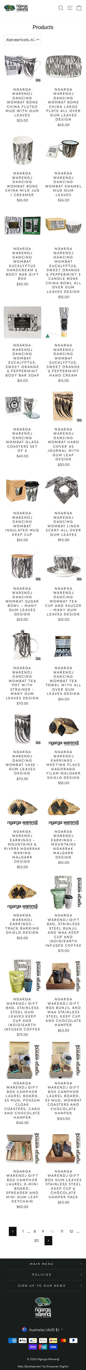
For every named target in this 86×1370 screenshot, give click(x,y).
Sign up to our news (42, 1285)
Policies (42, 1274)
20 (36, 1240)
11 (62, 1231)
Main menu (42, 1264)
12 (71, 1231)
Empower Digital (57, 1366)
